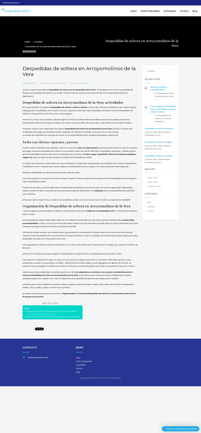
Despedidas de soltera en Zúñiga (158, 142)
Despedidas (30, 83)
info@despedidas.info (11, 3)
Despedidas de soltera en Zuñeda (158, 156)
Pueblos (150, 211)
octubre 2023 (152, 182)
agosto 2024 (152, 177)
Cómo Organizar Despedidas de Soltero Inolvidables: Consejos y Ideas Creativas (163, 109)
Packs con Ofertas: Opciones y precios (42, 314)
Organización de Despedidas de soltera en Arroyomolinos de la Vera (53, 316)
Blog (149, 202)
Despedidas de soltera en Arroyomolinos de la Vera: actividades (51, 311)
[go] (173, 71)
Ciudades (85, 83)
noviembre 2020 (154, 186)
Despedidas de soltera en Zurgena (159, 128)
